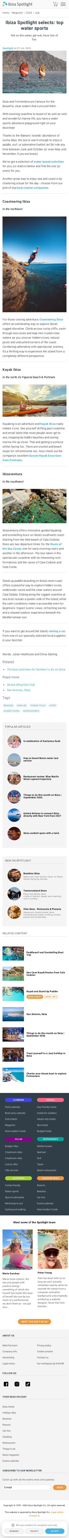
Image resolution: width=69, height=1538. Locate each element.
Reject (34, 1531)
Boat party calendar (15, 1113)
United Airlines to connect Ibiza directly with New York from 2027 (42, 814)
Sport (52, 705)
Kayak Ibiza (48, 423)
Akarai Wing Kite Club (21, 684)
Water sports (31, 711)
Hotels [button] (50, 1100)
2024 (29, 12)
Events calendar (45, 1203)
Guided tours (11, 711)
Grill (39, 1158)
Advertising (8, 1357)
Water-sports (12, 1191)
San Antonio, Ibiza (18, 690)
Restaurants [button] (50, 1139)
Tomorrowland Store (35, 890)
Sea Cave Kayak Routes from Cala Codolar (45, 973)
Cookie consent (45, 1351)
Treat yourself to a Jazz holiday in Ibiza (45, 1054)
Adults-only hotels (46, 1119)
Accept (55, 1531)
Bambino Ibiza (31, 873)
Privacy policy (44, 1345)
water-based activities (49, 161)
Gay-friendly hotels (46, 1107)
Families (21, 705)
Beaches (8, 705)
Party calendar (12, 1107)
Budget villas (11, 1146)
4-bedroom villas (13, 1158)
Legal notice (9, 1363)
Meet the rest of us (34, 1321)
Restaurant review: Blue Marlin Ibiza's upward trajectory (41, 777)
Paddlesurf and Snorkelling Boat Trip (45, 953)
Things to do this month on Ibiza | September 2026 (42, 796)
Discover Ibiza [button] (50, 1178)
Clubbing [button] (18, 1100)
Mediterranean (44, 1146)
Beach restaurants (46, 1170)
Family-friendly (12, 1185)
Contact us (42, 1357)
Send (60, 1487)
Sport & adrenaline (14, 1197)
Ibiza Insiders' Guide (15, 1131)
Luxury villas (11, 1164)
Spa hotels (42, 1125)
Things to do (38, 705)
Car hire (41, 1197)
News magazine (11, 1455)
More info (51, 997)
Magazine (17, 12)
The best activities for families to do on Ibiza (36, 669)
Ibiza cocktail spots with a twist (41, 833)
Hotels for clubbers (47, 1113)
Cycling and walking (15, 1209)
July (37, 12)
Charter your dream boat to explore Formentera (46, 1074)
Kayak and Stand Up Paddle (42, 991)
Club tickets (11, 1119)
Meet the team (10, 1345)
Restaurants (9, 1442)
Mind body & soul (14, 1203)
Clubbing (7, 1436)
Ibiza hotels (8, 1406)
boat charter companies (33, 187)
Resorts (41, 1185)
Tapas (40, 1164)
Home (6, 12)
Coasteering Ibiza (51, 319)
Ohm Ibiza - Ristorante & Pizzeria (42, 909)
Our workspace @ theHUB (50, 1363)
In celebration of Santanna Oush (41, 741)
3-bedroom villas (13, 1152)
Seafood (41, 1152)
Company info (10, 1351)
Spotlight (8, 48)
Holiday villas (9, 1412)
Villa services (11, 1170)
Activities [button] (18, 1178)
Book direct (35, 997)
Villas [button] (18, 1139)
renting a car (57, 631)
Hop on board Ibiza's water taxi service (40, 759)
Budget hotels (44, 1131)
